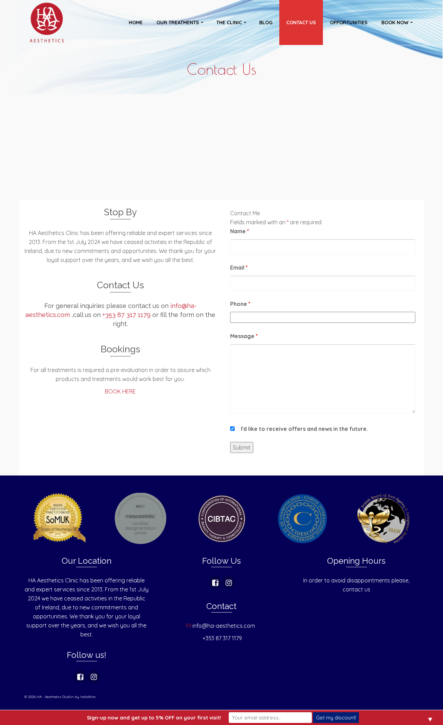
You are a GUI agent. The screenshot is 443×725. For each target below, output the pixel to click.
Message (244, 336)
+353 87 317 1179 (126, 314)
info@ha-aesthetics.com (224, 625)
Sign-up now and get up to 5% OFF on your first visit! (154, 717)
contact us (356, 589)
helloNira (88, 697)
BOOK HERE (120, 391)
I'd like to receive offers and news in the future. (304, 428)
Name (239, 231)
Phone (240, 303)
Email (239, 267)
